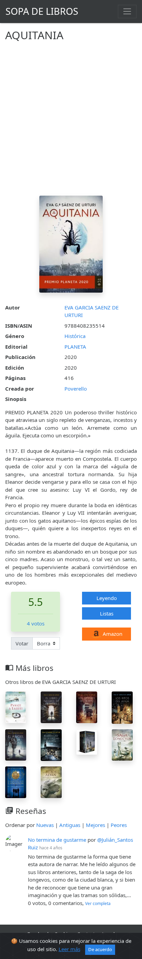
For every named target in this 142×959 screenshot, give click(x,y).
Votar (22, 643)
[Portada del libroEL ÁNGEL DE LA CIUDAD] (15, 744)
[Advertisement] (71, 121)
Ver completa (98, 903)
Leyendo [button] (107, 598)
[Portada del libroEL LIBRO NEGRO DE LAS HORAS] (51, 706)
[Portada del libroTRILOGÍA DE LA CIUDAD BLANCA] (86, 741)
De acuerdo (100, 949)
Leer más (69, 949)
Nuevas (45, 824)
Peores (119, 824)
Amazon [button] (111, 633)
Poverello (75, 388)
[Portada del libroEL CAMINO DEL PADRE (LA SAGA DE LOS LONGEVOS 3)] (15, 781)
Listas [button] (106, 613)
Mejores (95, 824)
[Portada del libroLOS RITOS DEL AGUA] (122, 707)
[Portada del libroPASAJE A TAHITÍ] (15, 706)
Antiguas (69, 824)
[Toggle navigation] (127, 11)
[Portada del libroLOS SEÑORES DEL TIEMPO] (86, 706)
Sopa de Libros (42, 11)
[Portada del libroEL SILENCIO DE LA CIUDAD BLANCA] (51, 744)
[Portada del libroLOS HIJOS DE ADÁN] (51, 781)
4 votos (35, 623)
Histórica (74, 336)
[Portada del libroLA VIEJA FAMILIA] (122, 744)
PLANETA (75, 346)
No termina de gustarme (57, 839)
